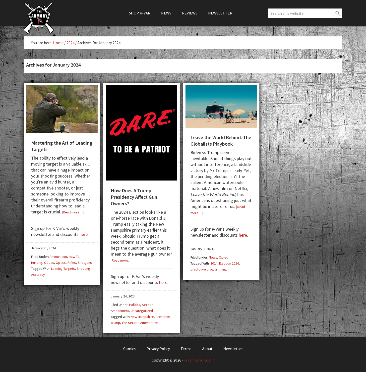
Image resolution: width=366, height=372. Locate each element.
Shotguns (85, 262)
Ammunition (58, 256)
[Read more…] (73, 212)
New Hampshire (142, 316)
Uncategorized (142, 310)
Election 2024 (229, 263)
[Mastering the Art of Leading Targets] (62, 131)
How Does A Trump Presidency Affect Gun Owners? (134, 196)
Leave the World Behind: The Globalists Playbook (220, 140)
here (83, 234)
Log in (209, 360)
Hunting (36, 262)
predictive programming (208, 269)
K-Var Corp (192, 360)
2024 (213, 263)
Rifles (71, 262)
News (213, 257)
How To (74, 256)
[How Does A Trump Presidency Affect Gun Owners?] (141, 179)
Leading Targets (63, 268)
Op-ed (223, 257)
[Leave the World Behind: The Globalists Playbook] (221, 126)
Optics (49, 262)
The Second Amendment (140, 322)
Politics (134, 304)
